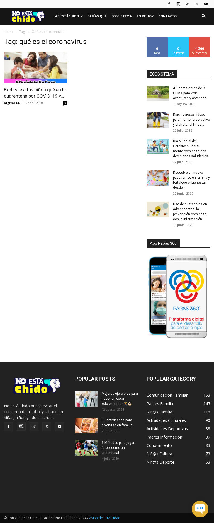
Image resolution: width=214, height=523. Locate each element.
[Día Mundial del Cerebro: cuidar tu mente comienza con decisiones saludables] (158, 146)
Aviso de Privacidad (104, 517)
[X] (197, 4)
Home (9, 31)
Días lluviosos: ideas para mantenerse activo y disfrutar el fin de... (191, 120)
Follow (178, 39)
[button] (203, 16)
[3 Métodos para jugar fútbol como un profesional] (86, 448)
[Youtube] (206, 4)
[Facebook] (169, 4)
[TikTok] (187, 4)
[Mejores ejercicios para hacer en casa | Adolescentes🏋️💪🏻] (86, 399)
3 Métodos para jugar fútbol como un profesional (118, 448)
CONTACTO (168, 16)
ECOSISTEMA (162, 74)
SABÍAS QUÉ (96, 16)
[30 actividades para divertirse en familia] (86, 425)
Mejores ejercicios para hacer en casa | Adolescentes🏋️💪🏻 (120, 399)
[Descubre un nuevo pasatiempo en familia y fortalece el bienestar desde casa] (158, 178)
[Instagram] (178, 4)
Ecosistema (121, 16)
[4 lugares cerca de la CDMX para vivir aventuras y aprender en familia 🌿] (158, 93)
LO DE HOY (145, 16)
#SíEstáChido (67, 16)
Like (157, 39)
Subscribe (199, 39)
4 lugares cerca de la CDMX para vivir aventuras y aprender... (190, 93)
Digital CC (12, 103)
